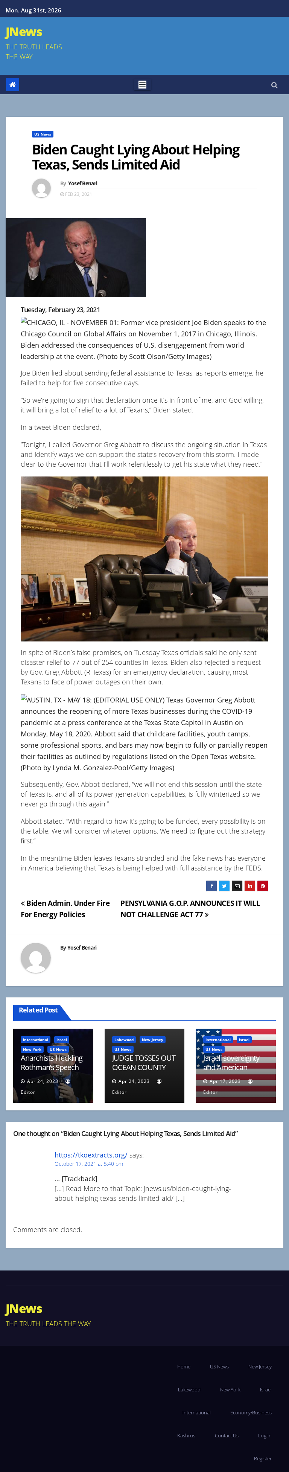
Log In (265, 1435)
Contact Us (227, 1435)
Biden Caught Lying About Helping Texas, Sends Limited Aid (135, 157)
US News (42, 134)
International (35, 1039)
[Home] (12, 84)
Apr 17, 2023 (225, 1081)
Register (263, 1458)
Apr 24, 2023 (42, 1081)
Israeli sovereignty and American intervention (231, 1067)
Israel (61, 1039)
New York (32, 1049)
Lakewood (124, 1039)
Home (183, 1366)
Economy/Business (251, 1412)
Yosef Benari (82, 183)
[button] (274, 85)
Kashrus (186, 1435)
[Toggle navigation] (142, 84)
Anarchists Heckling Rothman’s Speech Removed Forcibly (51, 1067)
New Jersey (152, 1039)
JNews (24, 31)
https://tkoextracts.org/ (91, 1154)
